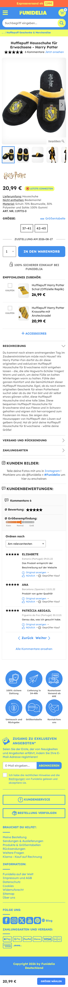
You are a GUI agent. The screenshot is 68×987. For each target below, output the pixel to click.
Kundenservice (36, 799)
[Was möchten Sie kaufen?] (5, 13)
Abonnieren (49, 765)
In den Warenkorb (42, 251)
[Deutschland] (6, 921)
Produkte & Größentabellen (22, 845)
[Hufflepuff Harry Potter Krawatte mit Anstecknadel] (23, 313)
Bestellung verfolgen (37, 813)
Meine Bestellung (14, 837)
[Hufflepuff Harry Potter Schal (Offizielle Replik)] (23, 290)
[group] (8, 154)
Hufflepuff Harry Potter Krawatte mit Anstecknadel (48, 311)
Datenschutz (11, 882)
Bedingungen (17, 779)
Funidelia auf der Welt (18, 874)
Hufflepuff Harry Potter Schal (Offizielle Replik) (48, 287)
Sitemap (8, 893)
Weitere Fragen (13, 853)
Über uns (9, 897)
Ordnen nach (15, 536)
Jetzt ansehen (54, 52)
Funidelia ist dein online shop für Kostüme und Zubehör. (33, 13)
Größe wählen (51, 981)
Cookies (8, 886)
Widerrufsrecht (13, 889)
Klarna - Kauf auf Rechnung (22, 857)
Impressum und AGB (17, 878)
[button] (61, 105)
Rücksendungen (14, 849)
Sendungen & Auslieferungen (23, 841)
